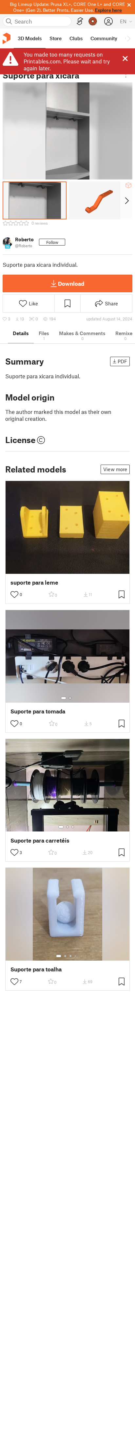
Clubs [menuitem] (76, 38)
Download (71, 283)
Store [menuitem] (55, 38)
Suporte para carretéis (39, 840)
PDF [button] (122, 361)
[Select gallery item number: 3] (72, 827)
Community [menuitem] (103, 38)
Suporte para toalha (36, 969)
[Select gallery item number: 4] (75, 956)
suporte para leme (34, 582)
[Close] (125, 58)
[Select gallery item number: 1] (63, 698)
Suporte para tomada (37, 711)
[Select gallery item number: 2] (70, 698)
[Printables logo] (6, 38)
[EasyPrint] (80, 21)
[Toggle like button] (14, 594)
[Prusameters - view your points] (92, 21)
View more (115, 469)
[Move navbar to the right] (128, 38)
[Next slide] (126, 200)
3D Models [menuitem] (30, 38)
